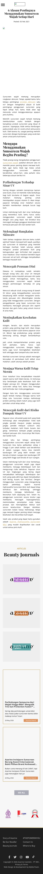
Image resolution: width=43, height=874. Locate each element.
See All (21, 792)
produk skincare (27, 102)
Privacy (18, 864)
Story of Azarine (10, 838)
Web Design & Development (15, 867)
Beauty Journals (10, 845)
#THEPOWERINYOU (31, 838)
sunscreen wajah (10, 162)
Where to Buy (29, 845)
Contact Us (28, 842)
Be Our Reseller (10, 842)
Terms (25, 864)
